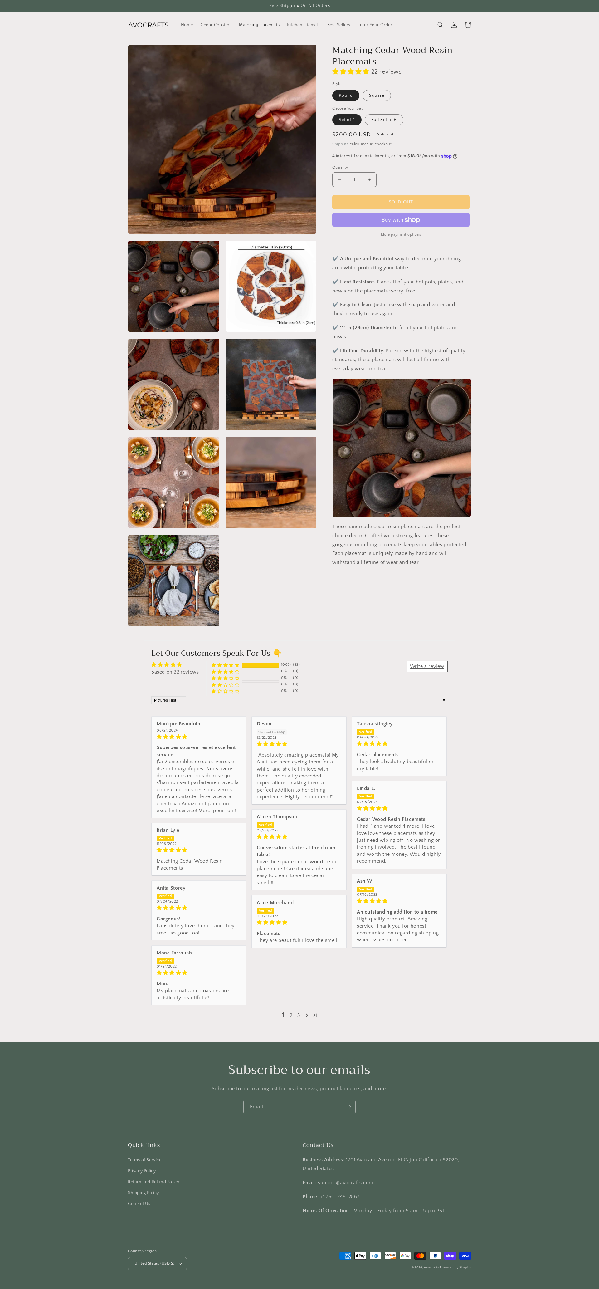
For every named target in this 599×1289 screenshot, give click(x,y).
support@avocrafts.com (345, 1182)
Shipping (340, 144)
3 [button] (298, 1015)
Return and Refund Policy (153, 1181)
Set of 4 (347, 120)
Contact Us (139, 1203)
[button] (440, 25)
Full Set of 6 (384, 120)
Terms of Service (145, 1160)
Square (376, 95)
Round (346, 95)
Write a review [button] (427, 666)
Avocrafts (431, 1267)
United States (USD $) (154, 1263)
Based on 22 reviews (175, 672)
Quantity (340, 167)
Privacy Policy (142, 1171)
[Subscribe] (348, 1107)
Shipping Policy (143, 1192)
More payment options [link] (401, 235)
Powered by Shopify (455, 1267)
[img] (199, 736)
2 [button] (291, 1015)
